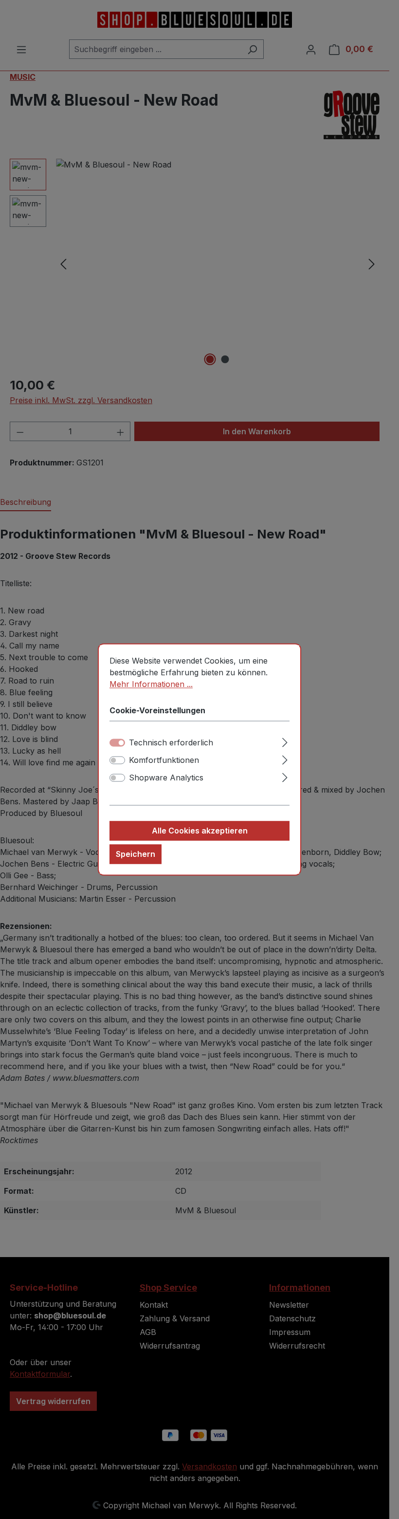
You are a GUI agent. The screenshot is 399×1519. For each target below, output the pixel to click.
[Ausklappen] (285, 741)
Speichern (135, 854)
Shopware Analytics (166, 778)
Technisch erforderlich (171, 743)
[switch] (117, 760)
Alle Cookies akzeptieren (200, 831)
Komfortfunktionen (164, 760)
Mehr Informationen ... (151, 684)
